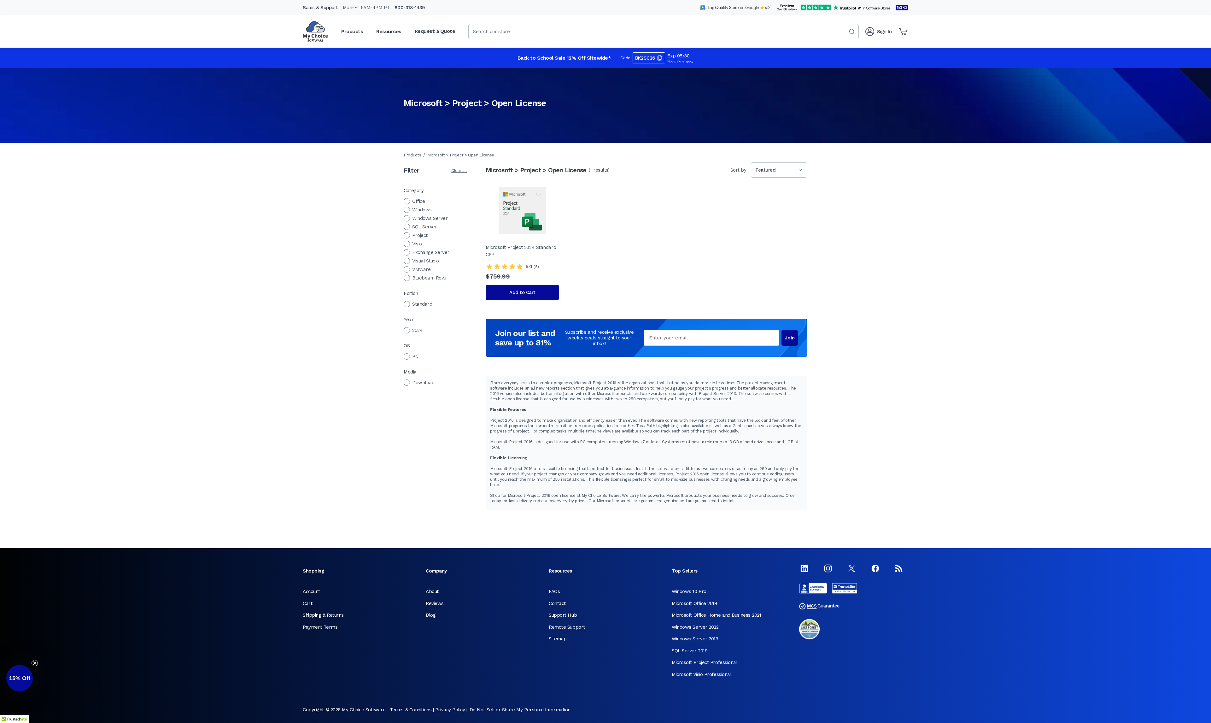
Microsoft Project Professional (705, 662)
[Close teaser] (35, 663)
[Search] (852, 31)
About (432, 591)
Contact (557, 603)
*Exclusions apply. (680, 61)
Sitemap (558, 639)
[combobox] (663, 31)
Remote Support (567, 627)
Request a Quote (435, 31)
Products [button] (352, 31)
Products (412, 155)
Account (311, 591)
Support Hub (563, 615)
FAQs (554, 591)
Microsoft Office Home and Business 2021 (716, 615)
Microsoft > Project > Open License (460, 155)
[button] (19, 678)
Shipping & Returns (323, 615)
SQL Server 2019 (689, 651)
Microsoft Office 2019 (694, 603)
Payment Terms (320, 627)
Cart (307, 603)
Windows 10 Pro (689, 591)
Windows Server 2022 (695, 627)
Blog (431, 615)
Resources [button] (388, 31)
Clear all (459, 170)
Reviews (435, 603)
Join (790, 338)
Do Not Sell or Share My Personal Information (520, 710)
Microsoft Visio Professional (701, 674)
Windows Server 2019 (695, 639)
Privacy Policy (450, 710)
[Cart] (903, 31)
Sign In (884, 31)
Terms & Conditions (410, 710)
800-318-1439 (410, 7)
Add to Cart (522, 292)
